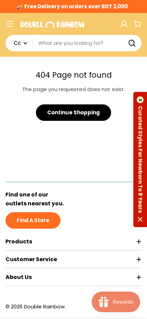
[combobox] (73, 43)
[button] (140, 159)
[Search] (132, 43)
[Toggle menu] (9, 24)
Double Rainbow (44, 306)
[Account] (124, 24)
